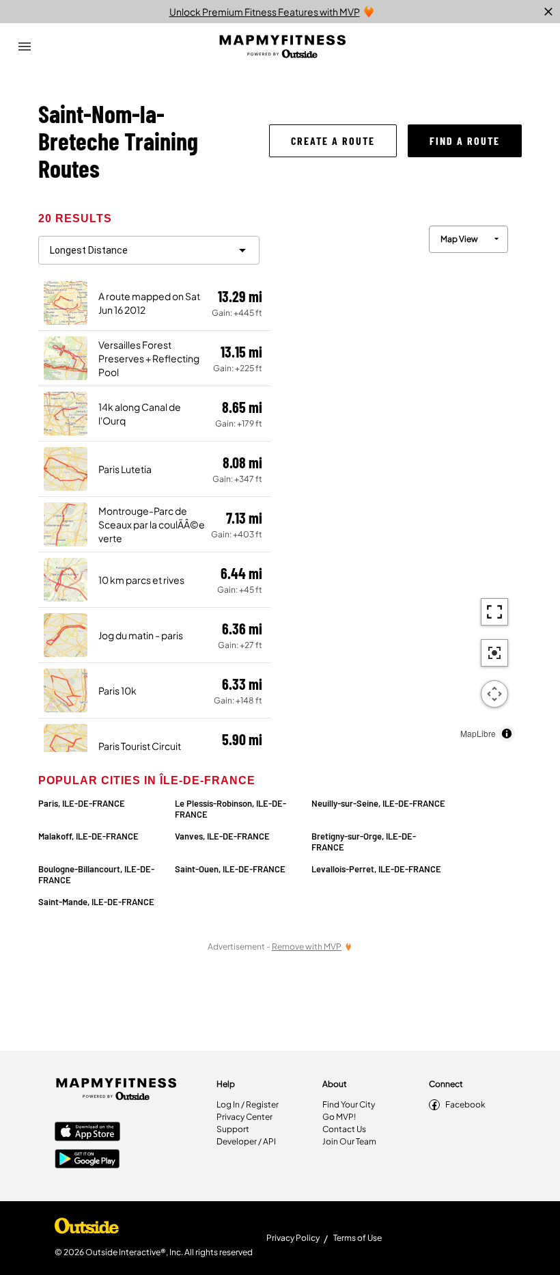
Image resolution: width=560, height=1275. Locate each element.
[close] (548, 12)
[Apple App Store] (87, 1132)
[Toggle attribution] (507, 733)
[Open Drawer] (24, 46)
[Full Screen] (494, 612)
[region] (396, 480)
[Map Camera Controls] (494, 694)
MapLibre (478, 733)
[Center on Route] (494, 653)
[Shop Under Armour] (87, 1229)
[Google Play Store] (87, 1160)
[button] (333, 140)
